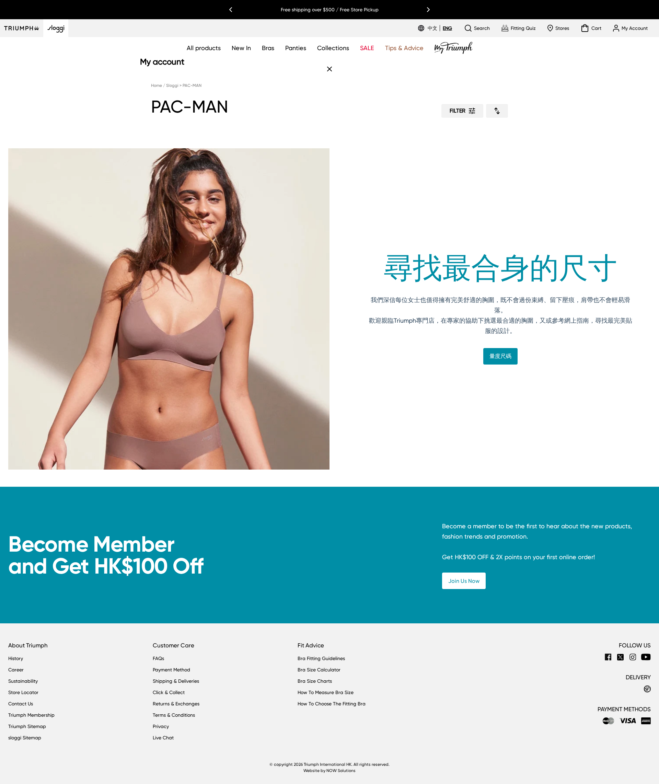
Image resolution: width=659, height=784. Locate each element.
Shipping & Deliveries (176, 681)
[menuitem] (433, 28)
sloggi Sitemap (24, 737)
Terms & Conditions (174, 715)
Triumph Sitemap (27, 726)
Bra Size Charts (315, 681)
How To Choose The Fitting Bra (332, 703)
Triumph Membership (31, 715)
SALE (367, 47)
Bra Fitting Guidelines (321, 658)
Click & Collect (169, 692)
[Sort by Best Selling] (497, 111)
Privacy (161, 726)
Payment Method (171, 669)
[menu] (440, 28)
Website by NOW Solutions (329, 770)
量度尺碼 (500, 356)
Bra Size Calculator (319, 669)
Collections (333, 47)
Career (16, 669)
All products (204, 47)
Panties (295, 47)
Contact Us (20, 703)
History (15, 658)
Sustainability (23, 681)
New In (241, 47)
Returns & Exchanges (176, 703)
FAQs (158, 658)
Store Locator (23, 692)
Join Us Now (463, 581)
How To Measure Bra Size (326, 692)
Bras (268, 47)
